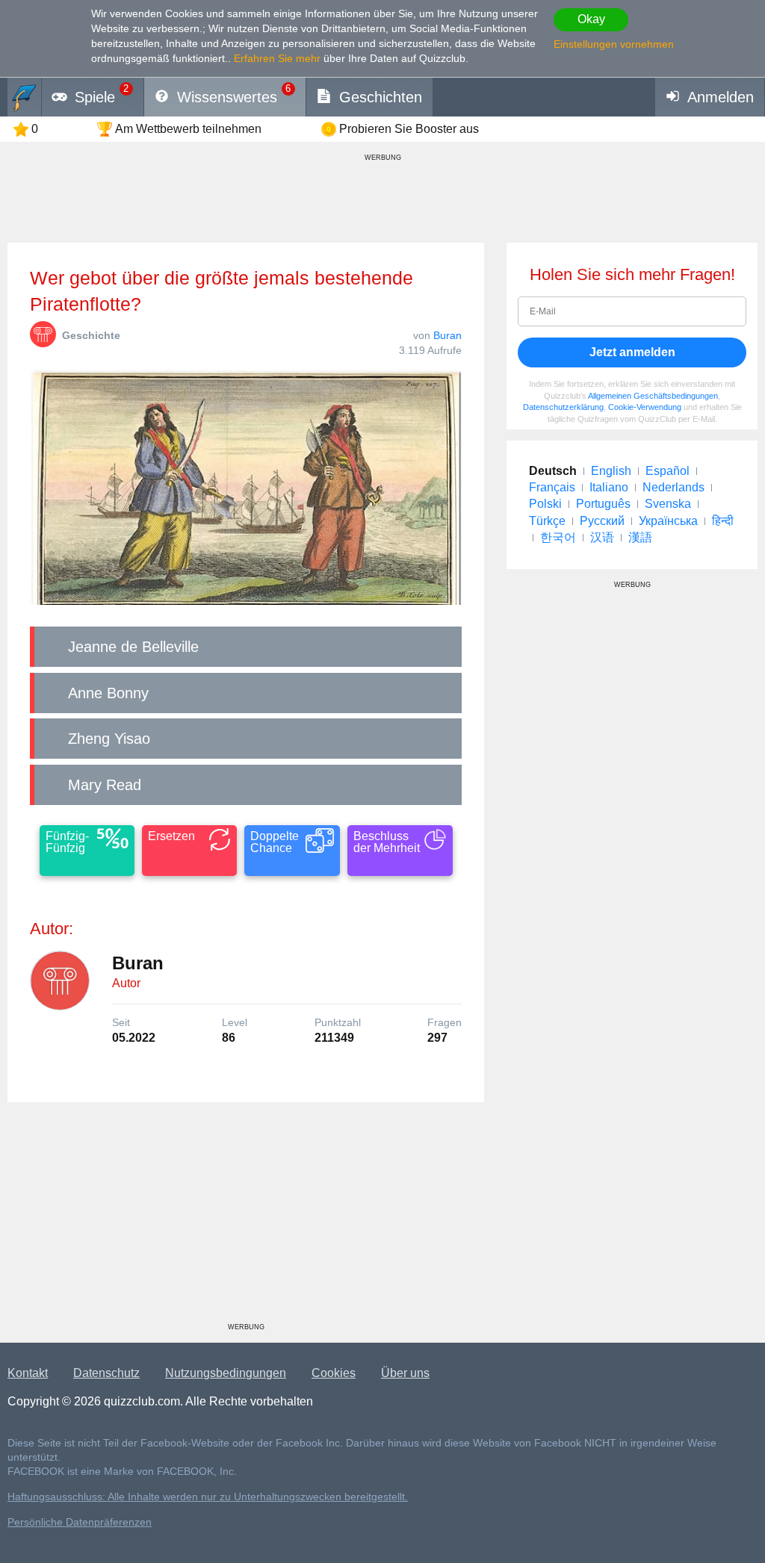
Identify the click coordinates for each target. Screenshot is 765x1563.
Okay (591, 19)
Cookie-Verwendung (644, 407)
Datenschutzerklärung (563, 407)
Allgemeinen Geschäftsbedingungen (653, 395)
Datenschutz (106, 1373)
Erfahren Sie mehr (277, 58)
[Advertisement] (245, 1218)
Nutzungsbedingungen (225, 1373)
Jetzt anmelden (632, 352)
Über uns (405, 1373)
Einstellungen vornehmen (614, 44)
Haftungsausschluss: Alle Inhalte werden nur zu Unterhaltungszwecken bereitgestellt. (207, 1497)
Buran (447, 335)
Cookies (334, 1373)
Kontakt (27, 1373)
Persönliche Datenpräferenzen (79, 1522)
